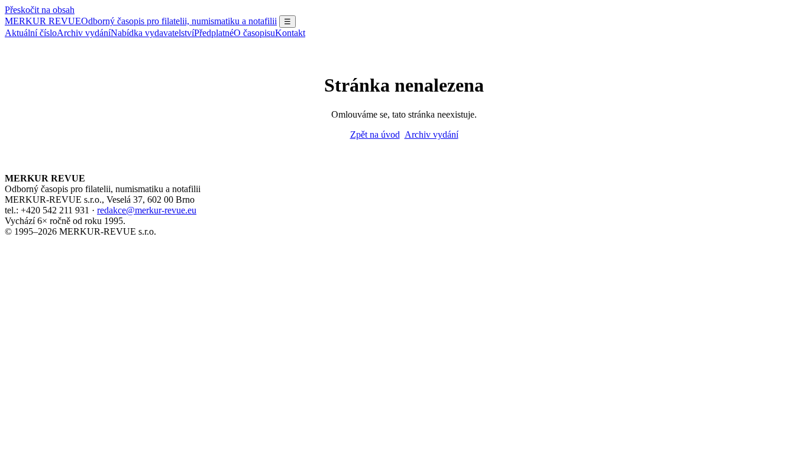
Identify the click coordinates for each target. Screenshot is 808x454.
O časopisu (254, 33)
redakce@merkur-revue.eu (146, 210)
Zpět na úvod (375, 134)
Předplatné (214, 33)
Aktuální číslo (31, 33)
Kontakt (290, 33)
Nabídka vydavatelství (152, 33)
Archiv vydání (84, 33)
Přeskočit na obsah (40, 10)
